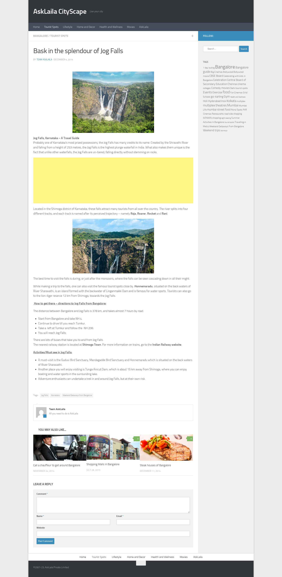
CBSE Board (216, 75)
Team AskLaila (44, 59)
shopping (216, 118)
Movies (131, 26)
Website (41, 527)
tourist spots (229, 122)
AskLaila (143, 26)
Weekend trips (211, 130)
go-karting (217, 96)
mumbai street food (218, 109)
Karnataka (55, 395)
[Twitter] (247, 36)
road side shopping (233, 113)
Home (36, 26)
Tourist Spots (51, 26)
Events (207, 92)
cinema (241, 84)
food (226, 92)
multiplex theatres (215, 105)
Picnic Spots (236, 109)
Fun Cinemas (236, 92)
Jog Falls (44, 395)
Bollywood (228, 72)
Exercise (217, 92)
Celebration (220, 80)
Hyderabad (214, 101)
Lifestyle (67, 26)
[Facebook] (241, 36)
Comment (42, 494)
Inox (223, 101)
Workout (224, 131)
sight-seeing (226, 118)
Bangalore (40, 35)
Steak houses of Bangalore (155, 465)
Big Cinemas (217, 72)
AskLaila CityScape (59, 11)
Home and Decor (86, 26)
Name (40, 516)
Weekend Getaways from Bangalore (77, 395)
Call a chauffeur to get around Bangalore (56, 465)
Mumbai (232, 105)
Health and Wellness (111, 26)
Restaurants (218, 113)
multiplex (241, 101)
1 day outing (209, 67)
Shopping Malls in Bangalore (102, 464)
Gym (227, 96)
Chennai (232, 84)
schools (207, 117)
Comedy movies (220, 88)
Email (119, 516)
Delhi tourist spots (239, 88)
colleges (207, 88)
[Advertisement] (113, 180)
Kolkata (231, 101)
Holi (205, 101)
